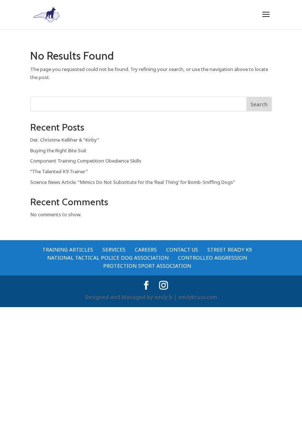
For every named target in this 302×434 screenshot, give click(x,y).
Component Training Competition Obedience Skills (85, 160)
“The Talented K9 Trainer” (59, 171)
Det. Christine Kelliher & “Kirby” (64, 139)
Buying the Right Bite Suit (58, 150)
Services (114, 249)
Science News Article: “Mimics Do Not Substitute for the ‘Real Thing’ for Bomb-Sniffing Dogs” (132, 182)
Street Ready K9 (229, 249)
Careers (146, 249)
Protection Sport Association (147, 265)
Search (259, 104)
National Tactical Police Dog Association (108, 257)
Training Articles (67, 249)
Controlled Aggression (212, 257)
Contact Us (182, 249)
